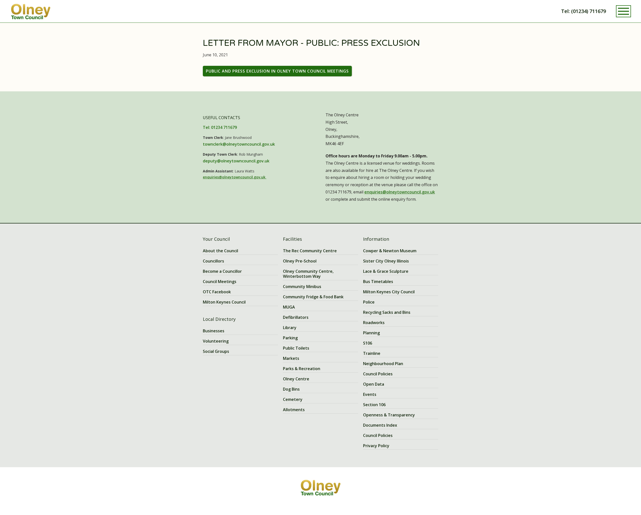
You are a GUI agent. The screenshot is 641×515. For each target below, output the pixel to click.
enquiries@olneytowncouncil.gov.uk (234, 177)
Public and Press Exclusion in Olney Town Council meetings (277, 71)
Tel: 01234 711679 (220, 127)
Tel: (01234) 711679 (583, 11)
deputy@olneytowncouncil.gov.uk (236, 161)
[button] (623, 11)
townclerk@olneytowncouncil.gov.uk (239, 144)
